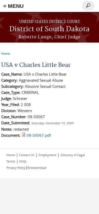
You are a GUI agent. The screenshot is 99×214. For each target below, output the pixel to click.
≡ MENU (13, 6)
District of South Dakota (49, 29)
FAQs (23, 161)
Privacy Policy (15, 168)
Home (5, 53)
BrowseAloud (36, 168)
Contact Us (27, 155)
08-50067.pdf (39, 135)
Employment (47, 155)
